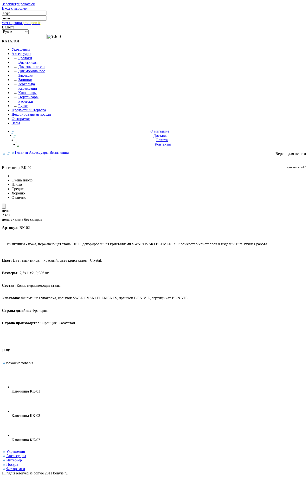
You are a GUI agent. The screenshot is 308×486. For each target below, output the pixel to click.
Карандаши (27, 88)
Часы (16, 123)
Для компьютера (31, 67)
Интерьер (14, 460)
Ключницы (27, 93)
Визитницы (28, 62)
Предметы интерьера (29, 110)
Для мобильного (31, 71)
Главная (21, 152)
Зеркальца (26, 84)
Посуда (12, 464)
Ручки (23, 106)
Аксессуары (21, 54)
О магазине (159, 131)
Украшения (21, 49)
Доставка (160, 135)
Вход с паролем (14, 8)
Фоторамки (21, 119)
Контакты (163, 144)
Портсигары (28, 97)
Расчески (25, 101)
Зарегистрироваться (18, 4)
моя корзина (21, 23)
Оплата (162, 140)
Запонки (25, 80)
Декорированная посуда (31, 114)
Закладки (25, 75)
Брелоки (25, 58)
